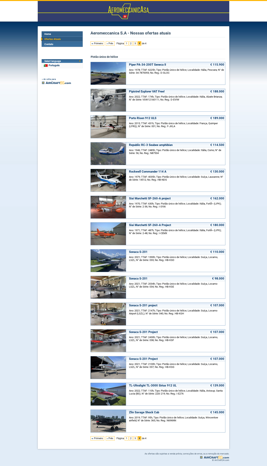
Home (47, 34)
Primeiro (98, 43)
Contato (48, 44)
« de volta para (49, 79)
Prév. (111, 43)
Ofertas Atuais (52, 39)
